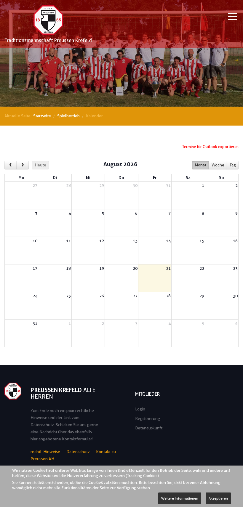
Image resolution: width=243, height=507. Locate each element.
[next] (22, 165)
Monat (200, 165)
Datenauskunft (148, 428)
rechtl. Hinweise (45, 451)
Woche (218, 165)
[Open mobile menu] (233, 17)
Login (140, 409)
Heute (40, 165)
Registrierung (147, 418)
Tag (233, 165)
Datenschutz (78, 451)
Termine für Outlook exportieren (210, 146)
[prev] (10, 165)
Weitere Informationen (179, 498)
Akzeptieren (218, 498)
